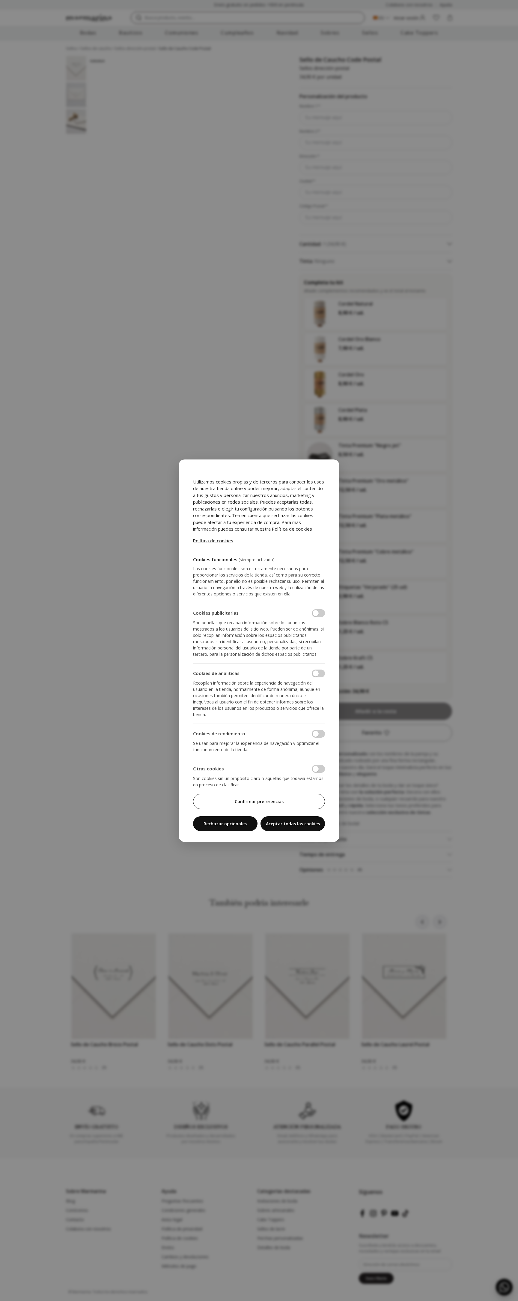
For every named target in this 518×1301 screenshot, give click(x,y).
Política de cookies (292, 529)
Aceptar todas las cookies (293, 824)
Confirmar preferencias (259, 801)
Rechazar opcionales (225, 824)
